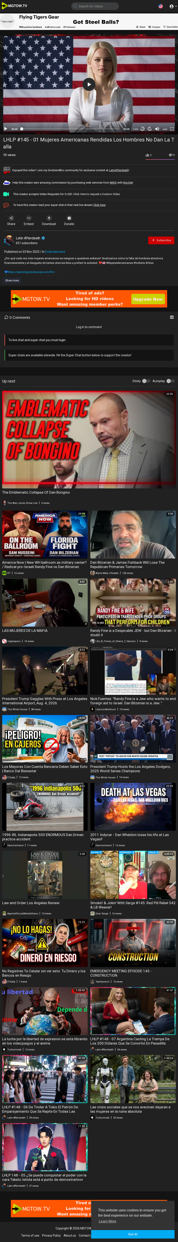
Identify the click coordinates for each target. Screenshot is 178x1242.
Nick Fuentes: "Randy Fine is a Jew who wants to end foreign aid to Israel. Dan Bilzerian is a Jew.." (133, 701)
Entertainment (55, 251)
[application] (89, 84)
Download (49, 224)
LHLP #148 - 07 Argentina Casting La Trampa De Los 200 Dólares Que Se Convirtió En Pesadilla (129, 1041)
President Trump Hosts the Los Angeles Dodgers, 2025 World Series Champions (130, 768)
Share (11, 224)
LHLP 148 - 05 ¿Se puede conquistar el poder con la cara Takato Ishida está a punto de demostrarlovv (44, 1177)
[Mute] (157, 129)
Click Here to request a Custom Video (96, 194)
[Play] (5, 129)
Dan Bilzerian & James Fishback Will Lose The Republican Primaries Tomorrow (127, 564)
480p (163, 105)
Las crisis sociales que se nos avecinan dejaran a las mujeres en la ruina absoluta (130, 1109)
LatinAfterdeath (119, 170)
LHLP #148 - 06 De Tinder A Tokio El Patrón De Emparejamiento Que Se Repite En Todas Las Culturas (40, 1111)
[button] (160, 6)
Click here (99, 205)
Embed (29, 224)
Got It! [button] (133, 1234)
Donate (69, 224)
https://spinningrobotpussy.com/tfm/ (31, 272)
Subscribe (163, 240)
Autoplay (159, 381)
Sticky (136, 381)
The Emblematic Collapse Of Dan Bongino (36, 492)
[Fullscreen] (172, 129)
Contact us (86, 1235)
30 (142, 129)
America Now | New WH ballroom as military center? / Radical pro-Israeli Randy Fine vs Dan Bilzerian (44, 564)
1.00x (135, 129)
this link (128, 182)
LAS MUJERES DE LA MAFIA (25, 630)
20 (150, 129)
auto (165, 129)
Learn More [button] (107, 1221)
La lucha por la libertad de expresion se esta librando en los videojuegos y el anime (44, 1041)
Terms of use (30, 1235)
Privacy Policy (51, 1235)
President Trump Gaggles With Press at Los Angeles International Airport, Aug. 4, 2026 (44, 701)
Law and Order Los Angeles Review (30, 903)
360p (163, 112)
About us (70, 1235)
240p (163, 118)
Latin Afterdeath (28, 238)
